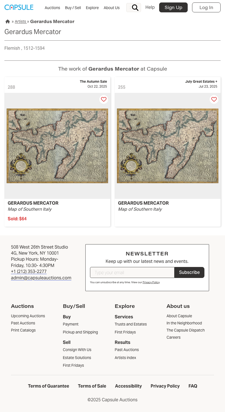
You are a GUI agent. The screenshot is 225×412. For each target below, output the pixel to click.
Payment (70, 324)
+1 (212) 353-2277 (29, 271)
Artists (21, 21)
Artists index (125, 357)
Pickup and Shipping (80, 332)
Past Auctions (127, 349)
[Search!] (135, 7)
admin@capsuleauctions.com (41, 278)
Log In (206, 7)
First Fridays (73, 365)
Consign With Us (77, 349)
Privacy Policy (151, 282)
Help (150, 7)
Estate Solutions (77, 357)
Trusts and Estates (131, 324)
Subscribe (189, 272)
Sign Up (173, 7)
